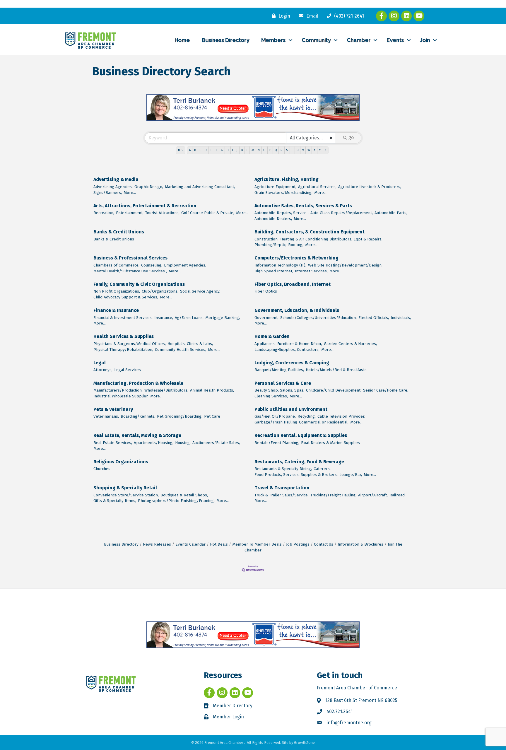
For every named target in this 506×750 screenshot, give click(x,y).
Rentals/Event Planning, (276, 442)
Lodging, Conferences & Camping (291, 362)
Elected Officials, (373, 317)
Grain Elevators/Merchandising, (283, 192)
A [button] (190, 150)
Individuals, (401, 317)
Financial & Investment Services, (123, 317)
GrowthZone (304, 742)
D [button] (206, 150)
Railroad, (397, 495)
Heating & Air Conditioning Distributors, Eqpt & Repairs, (331, 239)
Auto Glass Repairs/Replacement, (341, 212)
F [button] (216, 150)
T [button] (292, 150)
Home (182, 40)
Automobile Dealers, (273, 218)
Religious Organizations (120, 461)
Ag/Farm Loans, (189, 317)
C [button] (200, 150)
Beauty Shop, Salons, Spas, (279, 390)
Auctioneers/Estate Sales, (216, 442)
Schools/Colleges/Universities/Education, (318, 317)
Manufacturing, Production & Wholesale (138, 383)
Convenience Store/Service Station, (126, 495)
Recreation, (103, 212)
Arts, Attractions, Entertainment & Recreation (144, 206)
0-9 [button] (181, 150)
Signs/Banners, (107, 192)
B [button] (195, 150)
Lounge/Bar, (350, 474)
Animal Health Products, (212, 390)
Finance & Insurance (116, 310)
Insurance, (163, 317)
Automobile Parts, (391, 212)
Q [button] (276, 150)
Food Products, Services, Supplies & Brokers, (296, 474)
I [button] (232, 150)
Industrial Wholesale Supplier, (120, 396)
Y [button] (320, 150)
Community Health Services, (180, 349)
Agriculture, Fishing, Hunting (286, 179)
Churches (101, 468)
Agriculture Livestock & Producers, (369, 186)
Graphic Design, (148, 186)
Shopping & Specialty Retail (125, 488)
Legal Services (127, 369)
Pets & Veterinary (113, 409)
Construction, (266, 239)
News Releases (157, 544)
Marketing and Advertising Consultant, (200, 186)
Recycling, (307, 416)
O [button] (264, 150)
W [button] (308, 150)
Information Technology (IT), (280, 265)
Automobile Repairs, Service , (281, 212)
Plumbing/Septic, (270, 244)
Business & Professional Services (130, 258)
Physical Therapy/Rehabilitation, (123, 349)
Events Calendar (190, 544)
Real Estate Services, (112, 442)
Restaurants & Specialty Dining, (283, 468)
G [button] (222, 150)
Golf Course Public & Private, (207, 212)
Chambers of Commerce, (116, 265)
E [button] (211, 150)
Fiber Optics (265, 291)
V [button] (303, 150)
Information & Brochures (360, 544)
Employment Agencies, (185, 265)
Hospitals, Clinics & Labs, (190, 343)
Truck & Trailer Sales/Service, (281, 495)
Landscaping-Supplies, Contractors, (286, 349)
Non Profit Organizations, (116, 291)
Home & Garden (272, 336)
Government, (266, 317)
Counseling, (151, 265)
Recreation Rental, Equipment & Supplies (300, 435)
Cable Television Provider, (341, 416)
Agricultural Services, (317, 186)
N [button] (259, 150)
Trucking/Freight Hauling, (333, 495)
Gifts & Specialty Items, (114, 500)
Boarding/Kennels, (138, 416)
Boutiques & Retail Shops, (184, 495)
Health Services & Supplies (123, 336)
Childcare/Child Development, (333, 390)
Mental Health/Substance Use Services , (130, 271)
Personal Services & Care (282, 383)
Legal (99, 362)
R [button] (282, 150)
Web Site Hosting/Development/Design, (345, 265)
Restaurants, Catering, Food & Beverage (299, 461)
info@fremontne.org (349, 722)
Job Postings (298, 544)
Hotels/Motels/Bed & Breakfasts (336, 369)
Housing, (183, 442)
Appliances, (265, 343)
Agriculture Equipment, (275, 186)
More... (130, 192)
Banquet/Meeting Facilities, (279, 369)
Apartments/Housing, (153, 442)
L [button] (247, 150)
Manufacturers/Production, (118, 390)
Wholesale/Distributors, (166, 390)
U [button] (298, 150)
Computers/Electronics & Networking (296, 258)
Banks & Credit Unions (118, 232)
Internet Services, (311, 271)
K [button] (242, 150)
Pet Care (212, 416)
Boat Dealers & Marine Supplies (330, 442)
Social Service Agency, (200, 291)
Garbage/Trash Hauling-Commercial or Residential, (301, 422)
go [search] (351, 137)
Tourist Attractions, (162, 212)
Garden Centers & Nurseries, (350, 343)
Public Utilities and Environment (290, 409)
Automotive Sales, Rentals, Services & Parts (303, 206)
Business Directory (225, 40)
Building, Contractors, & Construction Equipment (309, 232)
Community (316, 40)
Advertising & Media (116, 179)
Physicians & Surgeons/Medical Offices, (129, 343)
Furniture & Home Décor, (299, 343)
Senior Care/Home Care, (385, 390)
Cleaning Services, (271, 396)
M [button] (253, 150)
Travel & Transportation (282, 488)
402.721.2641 (339, 711)
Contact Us (323, 544)
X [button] (314, 150)
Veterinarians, (106, 416)
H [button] (228, 150)
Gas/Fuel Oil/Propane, (275, 416)
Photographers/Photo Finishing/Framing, (176, 500)
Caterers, (322, 468)
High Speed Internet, (273, 271)
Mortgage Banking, (222, 317)
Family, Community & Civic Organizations (139, 284)
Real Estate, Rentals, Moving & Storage (137, 435)
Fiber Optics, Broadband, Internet (292, 284)
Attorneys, (102, 369)
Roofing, (295, 244)
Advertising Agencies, (113, 186)
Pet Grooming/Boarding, (179, 416)
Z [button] (325, 150)
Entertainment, (129, 212)
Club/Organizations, (160, 291)
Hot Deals (219, 544)
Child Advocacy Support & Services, (125, 297)
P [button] (270, 150)
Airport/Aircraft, (373, 495)
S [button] (287, 150)
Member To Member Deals (257, 544)
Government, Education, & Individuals (296, 310)
